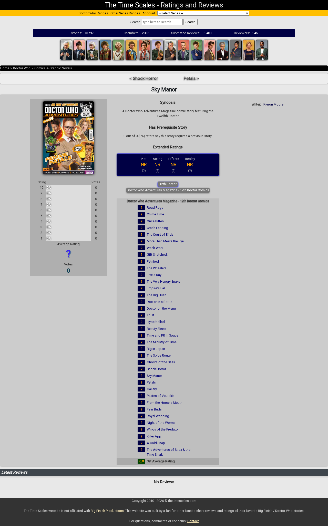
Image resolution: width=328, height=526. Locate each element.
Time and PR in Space (162, 335)
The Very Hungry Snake (163, 281)
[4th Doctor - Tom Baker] (105, 50)
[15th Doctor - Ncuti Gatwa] (262, 50)
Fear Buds (154, 409)
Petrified (153, 261)
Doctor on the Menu (161, 308)
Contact (193, 521)
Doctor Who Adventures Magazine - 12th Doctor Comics (168, 190)
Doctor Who (21, 68)
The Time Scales (130, 5)
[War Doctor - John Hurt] (171, 50)
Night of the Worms (161, 423)
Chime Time (155, 214)
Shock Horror (156, 369)
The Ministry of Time (162, 342)
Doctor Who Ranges (93, 13)
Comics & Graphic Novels (53, 68)
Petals (151, 382)
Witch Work (155, 248)
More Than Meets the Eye (165, 241)
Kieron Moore (273, 104)
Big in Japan (156, 349)
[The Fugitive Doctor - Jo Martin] (236, 50)
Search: (135, 22)
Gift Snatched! (157, 254)
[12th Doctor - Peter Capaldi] (223, 50)
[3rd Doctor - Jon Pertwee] (92, 50)
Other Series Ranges (125, 13)
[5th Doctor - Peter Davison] (118, 50)
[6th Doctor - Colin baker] (131, 50)
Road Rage (155, 207)
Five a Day (154, 275)
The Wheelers (157, 268)
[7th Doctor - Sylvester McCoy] (144, 50)
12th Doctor (168, 184)
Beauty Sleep (156, 329)
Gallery (152, 389)
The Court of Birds (160, 234)
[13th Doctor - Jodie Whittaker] (249, 50)
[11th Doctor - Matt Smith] (210, 50)
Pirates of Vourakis (161, 396)
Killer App (154, 436)
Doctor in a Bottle (159, 302)
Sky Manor (154, 376)
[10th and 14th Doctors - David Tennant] (196, 50)
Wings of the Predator (163, 429)
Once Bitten (155, 221)
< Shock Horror (143, 78)
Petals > (191, 78)
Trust (150, 315)
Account (148, 13)
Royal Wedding (158, 416)
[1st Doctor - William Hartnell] (66, 50)
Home (4, 68)
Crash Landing (157, 228)
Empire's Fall (156, 288)
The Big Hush (156, 295)
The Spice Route (159, 355)
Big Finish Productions (107, 511)
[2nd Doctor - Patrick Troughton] (79, 50)
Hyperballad (156, 322)
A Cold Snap (156, 443)
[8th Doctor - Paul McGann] (157, 50)
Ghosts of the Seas (161, 362)
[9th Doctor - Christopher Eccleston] (183, 50)
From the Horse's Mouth (164, 403)
